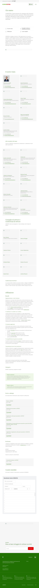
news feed (13, 332)
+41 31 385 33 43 (8, 102)
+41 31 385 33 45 (25, 102)
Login (31, 4)
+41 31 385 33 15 (8, 162)
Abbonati (30, 548)
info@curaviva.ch (5, 569)
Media (27, 561)
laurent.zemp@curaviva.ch (9, 135)
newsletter (13, 330)
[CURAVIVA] (14, 4)
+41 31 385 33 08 (8, 178)
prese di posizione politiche (16, 306)
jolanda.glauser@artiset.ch (26, 196)
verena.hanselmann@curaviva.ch (10, 103)
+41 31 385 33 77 (5, 568)
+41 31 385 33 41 (25, 178)
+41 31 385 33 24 (8, 212)
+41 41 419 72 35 (25, 162)
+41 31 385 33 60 (25, 194)
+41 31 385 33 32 (25, 212)
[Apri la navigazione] (36, 4)
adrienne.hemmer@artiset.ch (10, 213)
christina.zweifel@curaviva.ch (10, 87)
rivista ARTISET (14, 335)
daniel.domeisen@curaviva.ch (27, 87)
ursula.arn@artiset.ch (25, 163)
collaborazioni (26, 309)
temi (21, 349)
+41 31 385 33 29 (25, 117)
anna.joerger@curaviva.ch (26, 103)
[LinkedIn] (35, 557)
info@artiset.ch (23, 445)
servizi (20, 340)
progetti (11, 308)
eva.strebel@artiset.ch (26, 213)
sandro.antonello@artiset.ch (9, 163)
